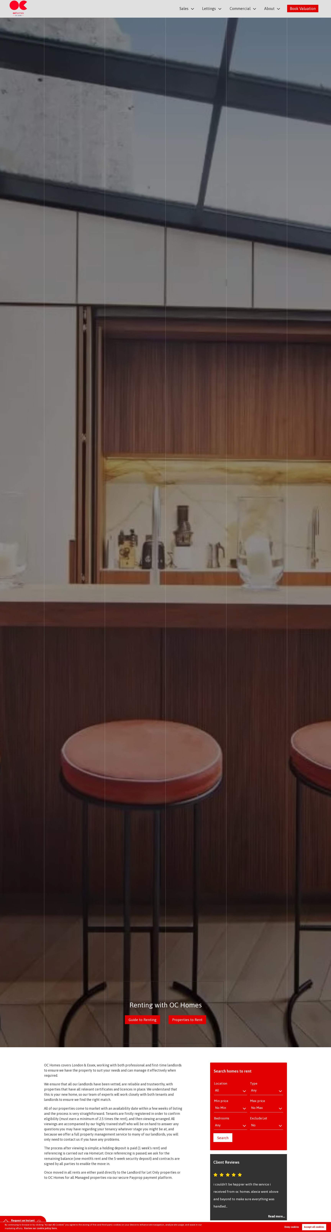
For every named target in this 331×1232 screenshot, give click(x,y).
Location (220, 1083)
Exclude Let (258, 1118)
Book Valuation (303, 8)
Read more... (276, 1216)
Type (253, 1083)
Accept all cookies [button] (314, 1227)
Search (223, 1138)
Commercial (240, 8)
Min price (221, 1101)
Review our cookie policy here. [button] (40, 1228)
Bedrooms (221, 1118)
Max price (257, 1101)
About (269, 8)
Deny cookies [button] (291, 1227)
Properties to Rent (187, 1020)
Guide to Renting (142, 1020)
